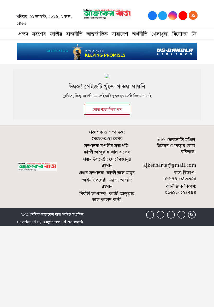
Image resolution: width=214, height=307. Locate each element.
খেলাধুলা (159, 34)
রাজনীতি (74, 34)
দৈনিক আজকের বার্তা (45, 215)
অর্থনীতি (139, 34)
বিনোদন (180, 34)
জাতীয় (56, 34)
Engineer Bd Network (63, 222)
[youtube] (183, 15)
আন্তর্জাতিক (97, 34)
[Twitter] (162, 15)
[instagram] (172, 15)
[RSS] (193, 15)
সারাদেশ (120, 34)
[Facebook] (152, 15)
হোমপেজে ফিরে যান (107, 110)
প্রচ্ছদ (23, 34)
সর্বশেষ (39, 34)
